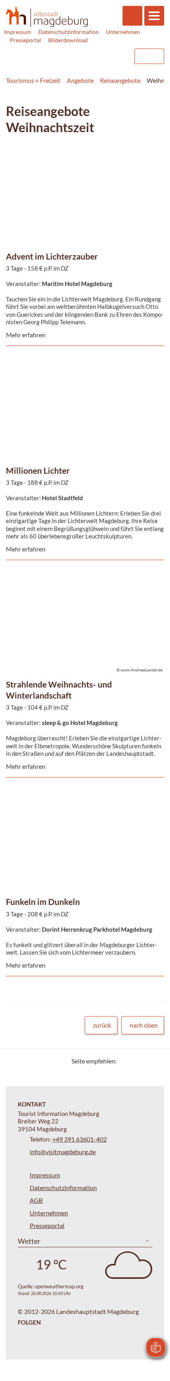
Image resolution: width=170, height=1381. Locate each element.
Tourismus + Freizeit (33, 80)
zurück (102, 1025)
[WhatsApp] (155, 1061)
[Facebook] (135, 1061)
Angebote (80, 80)
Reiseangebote (120, 80)
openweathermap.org (59, 1286)
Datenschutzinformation (68, 31)
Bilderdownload (68, 40)
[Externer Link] (77, 56)
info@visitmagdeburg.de (63, 1151)
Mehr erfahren (83, 168)
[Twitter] (126, 1061)
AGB (36, 1200)
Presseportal (25, 40)
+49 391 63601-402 (79, 1139)
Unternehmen (123, 31)
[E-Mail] (145, 1061)
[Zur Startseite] (47, 17)
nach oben (144, 1025)
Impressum (17, 31)
